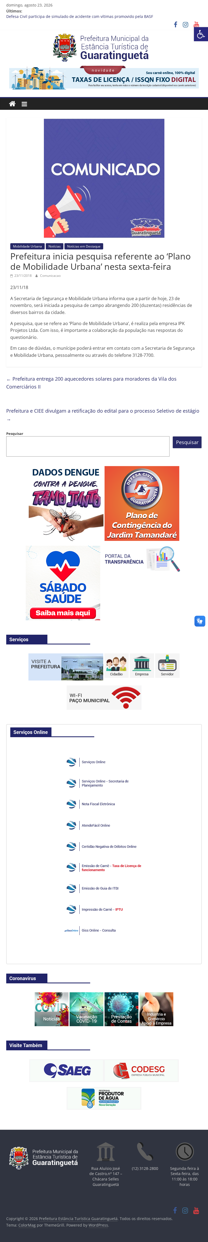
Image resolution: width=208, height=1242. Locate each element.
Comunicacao (50, 275)
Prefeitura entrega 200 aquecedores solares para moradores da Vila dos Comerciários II (91, 383)
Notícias (54, 246)
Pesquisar (14, 433)
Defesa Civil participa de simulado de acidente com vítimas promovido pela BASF (79, 17)
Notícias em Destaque (83, 246)
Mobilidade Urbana (27, 246)
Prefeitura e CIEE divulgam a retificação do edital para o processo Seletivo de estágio (102, 414)
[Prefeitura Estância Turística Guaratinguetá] (12, 104)
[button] (201, 34)
